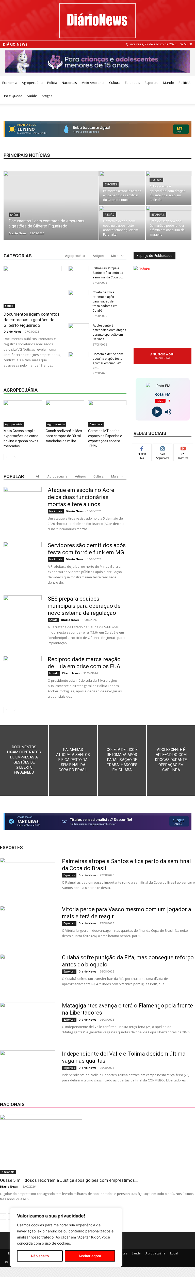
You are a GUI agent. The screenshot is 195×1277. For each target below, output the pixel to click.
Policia (52, 82)
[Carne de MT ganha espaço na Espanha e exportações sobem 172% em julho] (107, 413)
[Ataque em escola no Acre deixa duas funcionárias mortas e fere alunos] (23, 506)
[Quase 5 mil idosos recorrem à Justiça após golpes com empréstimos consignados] (97, 1144)
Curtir (142, 447)
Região (110, 214)
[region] (66, 1237)
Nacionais (69, 82)
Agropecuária (32, 82)
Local (174, 1253)
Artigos (47, 95)
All (38, 476)
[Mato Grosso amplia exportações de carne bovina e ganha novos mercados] (23, 413)
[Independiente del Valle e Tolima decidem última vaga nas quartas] (27, 1069)
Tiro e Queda (12, 95)
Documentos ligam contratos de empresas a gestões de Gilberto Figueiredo (32, 320)
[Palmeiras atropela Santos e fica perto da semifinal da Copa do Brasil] (122, 188)
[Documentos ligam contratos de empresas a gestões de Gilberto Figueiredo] (51, 206)
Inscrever (183, 447)
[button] (189, 82)
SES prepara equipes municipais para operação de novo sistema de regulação (84, 606)
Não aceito (40, 1256)
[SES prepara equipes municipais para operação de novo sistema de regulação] (23, 614)
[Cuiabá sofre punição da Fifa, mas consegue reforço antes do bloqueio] (27, 973)
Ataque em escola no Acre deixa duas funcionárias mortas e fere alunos (81, 497)
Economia (9, 82)
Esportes (151, 82)
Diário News (15, 44)
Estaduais (132, 82)
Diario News (17, 233)
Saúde (32, 95)
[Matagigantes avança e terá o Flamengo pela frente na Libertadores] (27, 1021)
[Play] (156, 411)
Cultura (114, 82)
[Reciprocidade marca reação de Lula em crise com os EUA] (23, 675)
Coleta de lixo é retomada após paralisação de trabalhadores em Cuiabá (105, 301)
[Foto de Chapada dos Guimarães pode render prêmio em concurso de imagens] (168, 223)
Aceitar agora (89, 1256)
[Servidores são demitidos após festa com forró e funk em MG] (23, 561)
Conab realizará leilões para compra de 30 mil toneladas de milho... (64, 436)
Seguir (162, 447)
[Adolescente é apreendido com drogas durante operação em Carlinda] (168, 188)
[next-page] (15, 457)
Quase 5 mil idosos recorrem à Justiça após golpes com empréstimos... (69, 1180)
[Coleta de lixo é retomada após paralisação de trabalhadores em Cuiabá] (122, 760)
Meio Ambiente (93, 82)
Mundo (168, 82)
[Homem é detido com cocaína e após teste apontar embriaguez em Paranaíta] (122, 223)
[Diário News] (97, 20)
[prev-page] (7, 457)
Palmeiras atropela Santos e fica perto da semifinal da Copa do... (108, 272)
